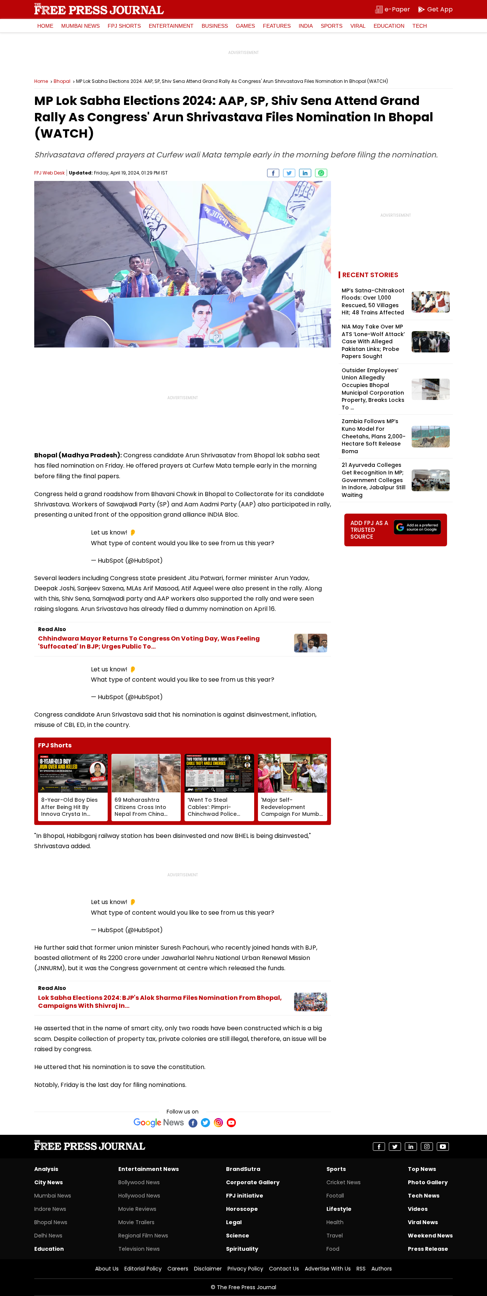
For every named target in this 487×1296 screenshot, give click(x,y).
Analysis (46, 1169)
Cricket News (343, 1182)
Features (277, 26)
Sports (331, 26)
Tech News (423, 1195)
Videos (418, 1209)
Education (389, 26)
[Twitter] (205, 1122)
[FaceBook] (192, 1122)
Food (332, 1249)
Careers (177, 1268)
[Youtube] (231, 1122)
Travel (334, 1235)
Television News (139, 1249)
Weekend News (430, 1235)
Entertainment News (148, 1169)
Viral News (423, 1222)
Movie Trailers (136, 1222)
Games (245, 26)
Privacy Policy (245, 1268)
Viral (358, 26)
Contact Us (284, 1268)
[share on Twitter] (289, 173)
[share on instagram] (427, 1146)
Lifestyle (339, 1209)
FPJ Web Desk (49, 173)
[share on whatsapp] (321, 173)
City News (48, 1182)
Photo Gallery (428, 1182)
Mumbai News (80, 26)
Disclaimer (208, 1268)
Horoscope (242, 1209)
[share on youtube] (443, 1146)
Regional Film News (143, 1235)
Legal (234, 1222)
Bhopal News (50, 1222)
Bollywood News (139, 1182)
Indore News (50, 1209)
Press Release (428, 1249)
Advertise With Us (328, 1268)
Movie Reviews (137, 1209)
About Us (107, 1268)
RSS (361, 1268)
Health (335, 1222)
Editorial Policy (143, 1268)
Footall (335, 1195)
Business (215, 26)
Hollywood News (139, 1195)
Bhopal (62, 81)
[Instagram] (218, 1122)
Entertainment (171, 26)
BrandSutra (243, 1169)
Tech (419, 26)
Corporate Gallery (253, 1182)
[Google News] (159, 1122)
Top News (422, 1169)
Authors (381, 1268)
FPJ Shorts (124, 26)
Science (237, 1235)
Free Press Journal (99, 8)
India (306, 26)
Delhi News (48, 1235)
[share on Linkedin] (305, 173)
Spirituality (242, 1249)
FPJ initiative (244, 1195)
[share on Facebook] (273, 173)
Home (45, 26)
